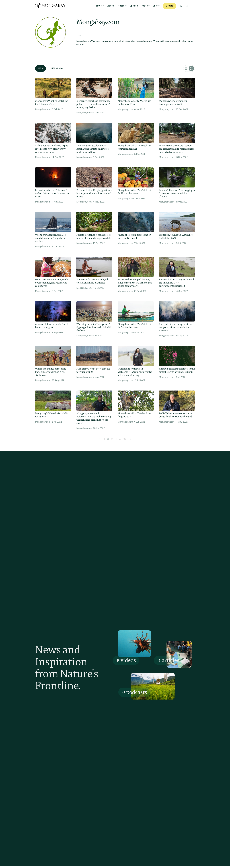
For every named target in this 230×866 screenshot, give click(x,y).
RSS (40, 68)
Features (99, 6)
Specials (134, 6)
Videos (110, 6)
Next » (130, 439)
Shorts (156, 6)
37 (125, 439)
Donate (169, 6)
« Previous (100, 439)
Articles (146, 6)
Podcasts (122, 6)
